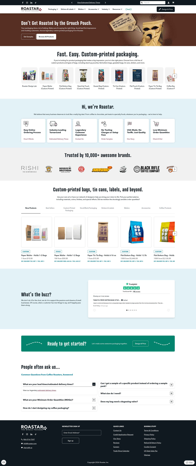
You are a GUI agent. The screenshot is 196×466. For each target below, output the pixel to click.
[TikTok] (35, 2)
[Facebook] (22, 2)
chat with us (27, 448)
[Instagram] (27, 2)
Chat (191, 463)
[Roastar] (31, 9)
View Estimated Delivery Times (88, 3)
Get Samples (28, 37)
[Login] (168, 2)
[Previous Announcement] (72, 2)
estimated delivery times (47, 390)
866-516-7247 (29, 439)
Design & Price (167, 9)
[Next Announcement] (105, 2)
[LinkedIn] (31, 2)
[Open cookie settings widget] (3, 462)
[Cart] (173, 2)
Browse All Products (46, 37)
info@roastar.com (30, 444)
